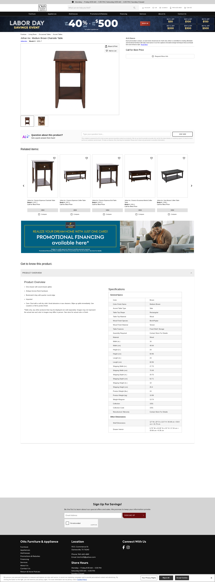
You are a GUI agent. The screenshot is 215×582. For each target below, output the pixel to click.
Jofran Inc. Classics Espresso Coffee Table (73, 200)
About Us (161, 14)
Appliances (52, 14)
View (42, 210)
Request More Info (161, 56)
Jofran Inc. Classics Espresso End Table (104, 200)
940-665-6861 (83, 554)
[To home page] (42, 7)
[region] (107, 578)
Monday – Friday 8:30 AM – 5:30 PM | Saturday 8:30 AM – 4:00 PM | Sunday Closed (109, 2)
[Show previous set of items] (23, 185)
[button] (143, 7)
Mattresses (73, 14)
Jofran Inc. (24, 41)
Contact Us (182, 14)
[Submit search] (134, 8)
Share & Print (112, 46)
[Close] (211, 577)
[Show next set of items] (191, 185)
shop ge (145, 23)
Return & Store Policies (30, 572)
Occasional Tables (45, 34)
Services (143, 14)
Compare (44, 214)
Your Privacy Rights (149, 578)
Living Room (33, 34)
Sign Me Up (129, 515)
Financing (123, 14)
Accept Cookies (181, 578)
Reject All (166, 578)
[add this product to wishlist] (54, 158)
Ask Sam (182, 134)
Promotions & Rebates (98, 14)
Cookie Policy (82, 579)
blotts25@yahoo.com (86, 557)
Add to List (112, 51)
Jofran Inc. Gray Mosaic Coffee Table (168, 200)
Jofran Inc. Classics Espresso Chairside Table (41, 200)
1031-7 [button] (39, 41)
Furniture (32, 14)
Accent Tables (57, 34)
